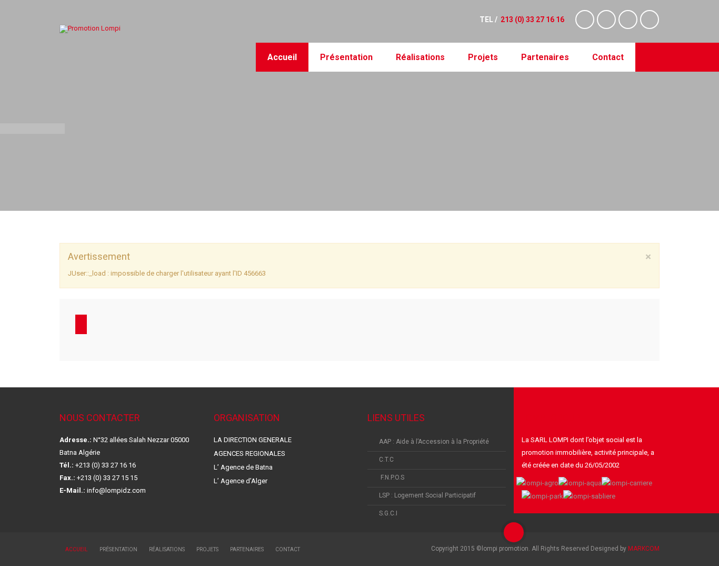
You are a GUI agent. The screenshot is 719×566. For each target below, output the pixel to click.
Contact (608, 57)
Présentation (346, 57)
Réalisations (420, 57)
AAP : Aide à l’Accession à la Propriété (434, 441)
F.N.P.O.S (391, 477)
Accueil (282, 57)
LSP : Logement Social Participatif (427, 495)
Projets (483, 57)
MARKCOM (644, 548)
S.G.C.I (388, 513)
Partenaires (545, 57)
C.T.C (386, 459)
